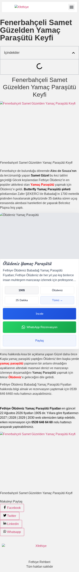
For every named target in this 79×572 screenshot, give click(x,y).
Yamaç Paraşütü (42, 184)
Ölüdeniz (14, 377)
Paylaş (39, 340)
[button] (71, 7)
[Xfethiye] (22, 7)
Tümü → (57, 300)
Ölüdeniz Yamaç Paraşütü (27, 263)
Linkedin (12, 523)
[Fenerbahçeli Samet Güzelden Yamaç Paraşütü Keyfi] (39, 130)
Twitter (11, 515)
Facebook (13, 507)
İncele (39, 313)
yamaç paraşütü (11, 363)
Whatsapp (13, 532)
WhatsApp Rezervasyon (42, 327)
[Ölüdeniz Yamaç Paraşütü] (39, 236)
